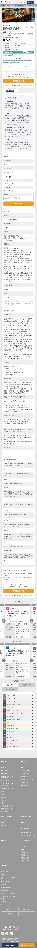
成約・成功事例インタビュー (28, 829)
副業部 (2, 822)
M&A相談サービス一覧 (7, 788)
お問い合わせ (9, 909)
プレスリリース (5, 882)
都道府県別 (4, 797)
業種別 (2, 791)
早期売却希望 (8, 55)
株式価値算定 (24, 776)
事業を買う (10, 5)
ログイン (30, 2)
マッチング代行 (25, 782)
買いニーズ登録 (5, 780)
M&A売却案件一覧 (20, 5)
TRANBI (2, 5)
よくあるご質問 (25, 861)
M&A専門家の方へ (25, 785)
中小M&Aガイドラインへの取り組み (8, 897)
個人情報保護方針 (5, 887)
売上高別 (3, 800)
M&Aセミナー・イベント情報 (8, 878)
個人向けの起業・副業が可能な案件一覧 (8, 784)
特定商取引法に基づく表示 (8, 893)
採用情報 (3, 901)
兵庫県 (16, 47)
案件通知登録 (4, 812)
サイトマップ (4, 904)
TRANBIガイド (25, 846)
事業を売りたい (25, 767)
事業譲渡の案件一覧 (6, 809)
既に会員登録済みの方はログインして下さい (18, 85)
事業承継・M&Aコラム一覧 (28, 835)
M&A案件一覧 (4, 770)
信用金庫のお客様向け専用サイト (9, 914)
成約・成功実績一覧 (26, 832)
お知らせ (3, 874)
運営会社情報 (4, 871)
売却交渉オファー (25, 770)
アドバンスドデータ (26, 825)
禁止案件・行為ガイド (27, 858)
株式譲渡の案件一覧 (6, 806)
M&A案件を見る (10, 945)
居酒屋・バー (11, 31)
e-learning (23, 822)
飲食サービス (30, 5)
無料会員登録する (18, 81)
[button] (32, 621)
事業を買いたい (5, 767)
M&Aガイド (24, 849)
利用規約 (3, 884)
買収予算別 (4, 803)
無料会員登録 (26, 909)
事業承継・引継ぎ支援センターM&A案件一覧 (8, 777)
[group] (18, 621)
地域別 (2, 794)
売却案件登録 (24, 773)
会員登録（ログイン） (27, 945)
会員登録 (22, 2)
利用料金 (3, 846)
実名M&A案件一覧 (6, 773)
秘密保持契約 (4, 890)
